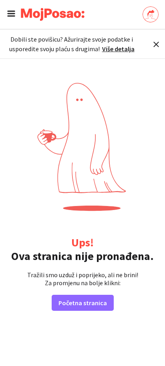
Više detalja (118, 49)
